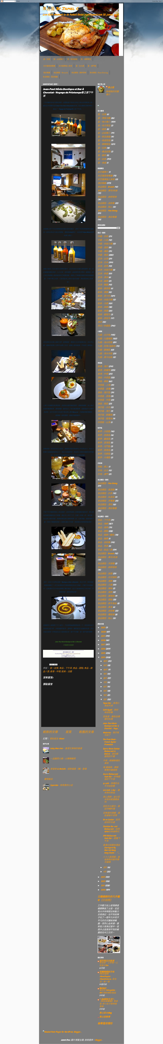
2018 (103, 640)
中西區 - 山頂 (104, 422)
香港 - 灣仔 (103, 366)
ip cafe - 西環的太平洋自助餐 (111, 784)
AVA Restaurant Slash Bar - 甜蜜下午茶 (111, 838)
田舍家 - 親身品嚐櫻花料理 (111, 717)
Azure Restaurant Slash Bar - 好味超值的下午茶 (111, 777)
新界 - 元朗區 (104, 453)
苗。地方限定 (104, 125)
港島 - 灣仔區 (104, 392)
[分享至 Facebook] (55, 664)
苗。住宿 (46, 59)
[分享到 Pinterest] (56, 664)
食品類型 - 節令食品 (107, 603)
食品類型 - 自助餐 (106, 203)
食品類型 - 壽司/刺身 (107, 190)
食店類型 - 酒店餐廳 (50, 77)
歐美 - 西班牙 (104, 318)
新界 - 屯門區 (104, 446)
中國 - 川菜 (103, 240)
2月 (105, 867)
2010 (103, 889)
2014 (103, 657)
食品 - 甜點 (78, 668)
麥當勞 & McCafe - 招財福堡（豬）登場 (68, 768)
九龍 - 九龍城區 (105, 338)
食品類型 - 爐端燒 (106, 596)
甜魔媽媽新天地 (106, 971)
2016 (103, 648)
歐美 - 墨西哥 (104, 288)
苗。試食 (54, 668)
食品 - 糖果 (103, 538)
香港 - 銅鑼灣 (104, 370)
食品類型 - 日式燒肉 (107, 577)
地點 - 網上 (103, 466)
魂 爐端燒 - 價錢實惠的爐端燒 (110, 768)
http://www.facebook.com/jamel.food (71, 653)
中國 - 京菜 (103, 236)
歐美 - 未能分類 (105, 299)
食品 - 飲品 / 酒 (105, 549)
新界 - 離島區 (104, 439)
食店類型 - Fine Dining (99, 73)
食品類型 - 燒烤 (105, 592)
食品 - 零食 (103, 546)
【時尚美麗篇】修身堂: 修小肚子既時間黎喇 (108, 1004)
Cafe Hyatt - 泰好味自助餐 (110, 711)
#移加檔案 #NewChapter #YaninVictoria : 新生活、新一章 (107, 978)
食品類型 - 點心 (105, 207)
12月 (105, 661)
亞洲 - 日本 (103, 262)
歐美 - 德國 (103, 292)
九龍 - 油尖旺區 (105, 342)
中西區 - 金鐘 (104, 388)
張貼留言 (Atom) (57, 738)
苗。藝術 (102, 155)
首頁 (68, 732)
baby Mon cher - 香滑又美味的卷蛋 (66, 748)
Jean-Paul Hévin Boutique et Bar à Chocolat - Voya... (111, 726)
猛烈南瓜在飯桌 (106, 960)
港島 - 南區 (103, 403)
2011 (103, 885)
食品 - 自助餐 (104, 542)
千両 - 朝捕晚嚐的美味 (111, 762)
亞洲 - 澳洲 (103, 277)
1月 (105, 871)
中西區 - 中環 (104, 400)
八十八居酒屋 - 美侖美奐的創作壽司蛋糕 (111, 859)
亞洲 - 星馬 (103, 266)
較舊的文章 (86, 732)
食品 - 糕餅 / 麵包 (106, 534)
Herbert (102, 988)
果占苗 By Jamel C (60, 8)
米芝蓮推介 (103, 172)
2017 (103, 644)
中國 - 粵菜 (103, 255)
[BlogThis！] (52, 664)
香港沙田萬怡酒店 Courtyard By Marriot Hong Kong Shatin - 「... (111, 849)
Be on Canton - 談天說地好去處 (111, 821)
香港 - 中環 (55, 671)
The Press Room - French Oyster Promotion (110, 742)
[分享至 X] (53, 664)
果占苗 (111, 87)
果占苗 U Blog (105, 1012)
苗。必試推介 (59, 59)
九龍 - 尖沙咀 (104, 334)
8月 (105, 678)
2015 (103, 653)
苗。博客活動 (104, 118)
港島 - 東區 (103, 381)
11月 (105, 665)
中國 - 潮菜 (103, 251)
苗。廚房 (102, 129)
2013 (103, 877)
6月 (105, 686)
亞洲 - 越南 (103, 281)
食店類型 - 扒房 (105, 493)
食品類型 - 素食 (105, 607)
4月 (105, 695)
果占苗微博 (104, 1016)
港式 (100, 322)
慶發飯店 (48, 779)
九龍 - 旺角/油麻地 (106, 346)
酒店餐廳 (46, 73)
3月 (105, 699)
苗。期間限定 (86, 59)
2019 (103, 636)
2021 (103, 627)
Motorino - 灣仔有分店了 (111, 734)
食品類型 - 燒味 (105, 588)
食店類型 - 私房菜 (106, 497)
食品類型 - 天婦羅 (106, 563)
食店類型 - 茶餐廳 (106, 500)
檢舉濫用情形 (105, 1023)
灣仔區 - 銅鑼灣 (105, 414)
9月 (105, 673)
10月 (105, 669)
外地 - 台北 (103, 470)
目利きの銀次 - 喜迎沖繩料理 (111, 807)
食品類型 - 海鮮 (105, 581)
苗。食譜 (102, 162)
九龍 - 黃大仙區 (105, 357)
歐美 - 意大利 (104, 296)
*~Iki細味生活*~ (106, 999)
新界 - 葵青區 (104, 450)
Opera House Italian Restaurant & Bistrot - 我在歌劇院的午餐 (111, 752)
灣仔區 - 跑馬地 (105, 418)
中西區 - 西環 (104, 396)
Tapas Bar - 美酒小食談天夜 (111, 704)
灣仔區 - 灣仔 (104, 411)
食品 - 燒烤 (103, 527)
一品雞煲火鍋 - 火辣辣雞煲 (63, 758)
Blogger (98, 1040)
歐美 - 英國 (103, 310)
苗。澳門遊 (92, 66)
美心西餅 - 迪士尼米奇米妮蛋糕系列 (111, 799)
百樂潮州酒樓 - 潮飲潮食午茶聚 (111, 814)
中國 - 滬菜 (103, 247)
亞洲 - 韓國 (103, 284)
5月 (105, 690)
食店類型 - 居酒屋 (106, 489)
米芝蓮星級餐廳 (49, 66)
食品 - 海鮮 (103, 523)
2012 (103, 881)
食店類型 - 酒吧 (105, 504)
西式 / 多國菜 (104, 325)
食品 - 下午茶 (65, 668)
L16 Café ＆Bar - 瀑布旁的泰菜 (111, 791)
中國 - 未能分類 (105, 243)
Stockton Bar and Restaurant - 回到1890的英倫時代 (111, 829)
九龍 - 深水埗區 (105, 353)
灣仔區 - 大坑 (104, 407)
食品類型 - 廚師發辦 (78, 73)
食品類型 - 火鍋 (105, 584)
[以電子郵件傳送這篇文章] (50, 664)
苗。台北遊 (80, 66)
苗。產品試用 (104, 151)
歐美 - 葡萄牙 (104, 314)
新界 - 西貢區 (104, 435)
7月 (105, 682)
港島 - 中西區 (104, 377)
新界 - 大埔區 (104, 457)
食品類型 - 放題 (105, 573)
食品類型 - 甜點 (105, 599)
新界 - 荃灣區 (104, 442)
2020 (103, 631)
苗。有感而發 (104, 140)
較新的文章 (50, 732)
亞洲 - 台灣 (103, 258)
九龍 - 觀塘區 (104, 349)
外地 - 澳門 (103, 474)
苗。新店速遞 (72, 59)
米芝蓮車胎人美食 (65, 66)
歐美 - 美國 (103, 307)
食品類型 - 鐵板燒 (106, 614)
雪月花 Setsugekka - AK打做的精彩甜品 (107, 991)
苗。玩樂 (102, 148)
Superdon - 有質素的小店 (61, 785)
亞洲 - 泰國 (103, 273)
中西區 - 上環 (104, 385)
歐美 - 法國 (66, 671)
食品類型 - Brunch (61, 73)
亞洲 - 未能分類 (105, 269)
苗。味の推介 (104, 121)
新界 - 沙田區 (104, 431)
